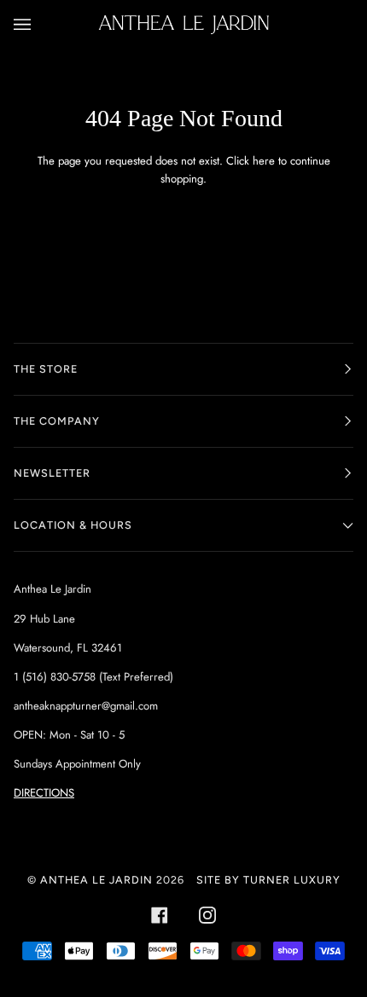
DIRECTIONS (44, 793)
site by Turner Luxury (268, 879)
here (264, 161)
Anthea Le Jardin (96, 879)
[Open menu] (39, 24)
